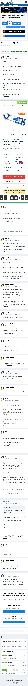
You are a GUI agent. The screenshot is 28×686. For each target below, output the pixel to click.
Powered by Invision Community (14, 683)
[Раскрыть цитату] (5, 507)
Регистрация (16, 23)
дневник (10, 662)
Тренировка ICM (14, 536)
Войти (4, 23)
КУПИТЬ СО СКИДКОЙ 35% (14, 176)
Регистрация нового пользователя (14, 611)
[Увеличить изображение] (6, 94)
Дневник (10, 655)
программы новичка (13, 218)
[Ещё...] (25, 57)
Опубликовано (13, 58)
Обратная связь (10, 680)
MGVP (20, 163)
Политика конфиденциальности (13, 679)
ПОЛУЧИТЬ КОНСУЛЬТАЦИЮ (14, 181)
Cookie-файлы (19, 680)
